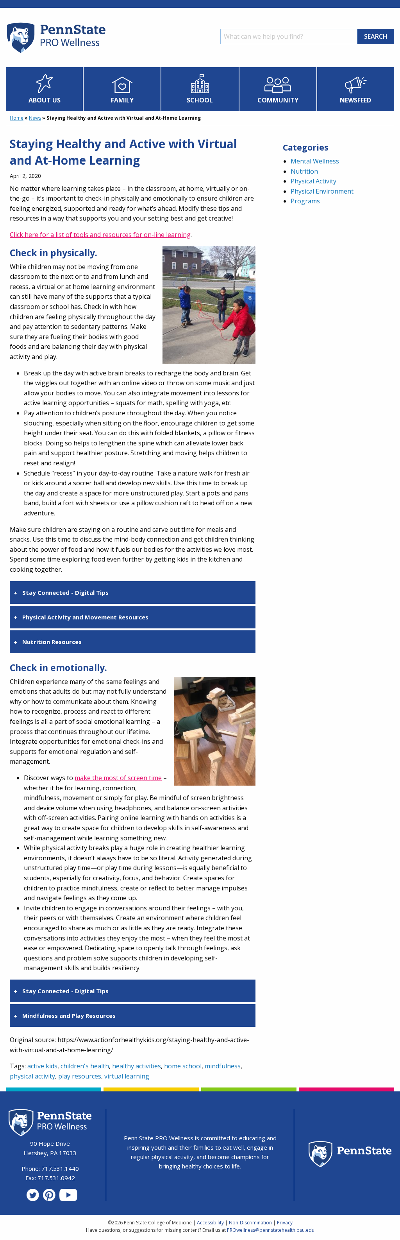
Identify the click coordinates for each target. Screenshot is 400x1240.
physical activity (32, 1076)
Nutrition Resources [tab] (52, 642)
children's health (85, 1066)
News (35, 118)
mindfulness (223, 1066)
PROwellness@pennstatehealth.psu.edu (270, 1230)
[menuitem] (44, 89)
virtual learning (126, 1076)
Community (277, 100)
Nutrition (304, 171)
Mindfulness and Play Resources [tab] (69, 1015)
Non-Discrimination (250, 1222)
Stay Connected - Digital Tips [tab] (65, 592)
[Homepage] (55, 52)
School (200, 100)
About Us (45, 100)
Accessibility (210, 1222)
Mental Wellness (315, 161)
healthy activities (136, 1066)
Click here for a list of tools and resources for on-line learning (100, 234)
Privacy (285, 1222)
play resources (79, 1076)
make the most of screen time (118, 777)
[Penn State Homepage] (350, 1155)
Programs (305, 201)
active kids (42, 1066)
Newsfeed (355, 100)
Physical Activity (313, 181)
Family (122, 100)
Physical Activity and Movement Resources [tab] (85, 617)
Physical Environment (322, 191)
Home (16, 118)
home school (183, 1066)
